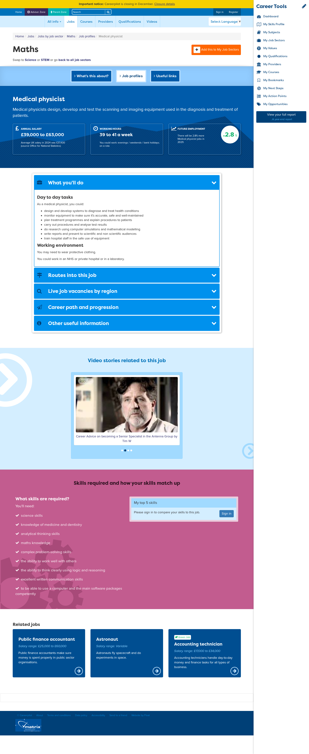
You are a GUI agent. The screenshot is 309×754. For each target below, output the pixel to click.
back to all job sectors (74, 60)
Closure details (164, 4)
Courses (86, 21)
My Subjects (271, 32)
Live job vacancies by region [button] (82, 291)
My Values (270, 48)
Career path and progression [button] (83, 307)
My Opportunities (275, 104)
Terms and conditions (59, 715)
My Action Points (274, 96)
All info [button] (53, 21)
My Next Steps (273, 88)
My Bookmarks (273, 80)
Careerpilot (28, 21)
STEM (45, 60)
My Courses (271, 72)
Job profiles (87, 36)
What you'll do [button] (65, 182)
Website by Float (140, 715)
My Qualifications (275, 56)
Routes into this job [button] (71, 275)
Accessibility (98, 715)
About (39, 715)
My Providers (272, 64)
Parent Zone (59, 12)
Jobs (72, 21)
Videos (152, 21)
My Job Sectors (274, 40)
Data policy (81, 715)
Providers (105, 21)
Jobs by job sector (50, 36)
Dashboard (270, 16)
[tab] (126, 182)
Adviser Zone (37, 12)
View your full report (281, 117)
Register (233, 12)
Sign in (220, 12)
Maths (71, 36)
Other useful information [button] (78, 323)
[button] (196, 50)
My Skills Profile (274, 24)
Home (18, 12)
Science (30, 60)
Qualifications (130, 21)
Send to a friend (118, 715)
